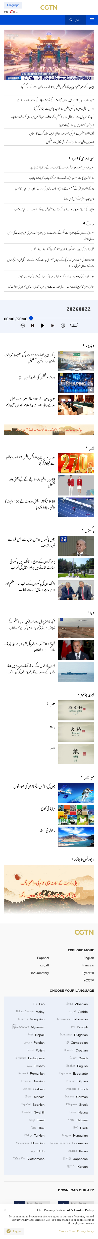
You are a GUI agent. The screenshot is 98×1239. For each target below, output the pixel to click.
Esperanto (73, 1073)
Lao (38, 1003)
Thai (37, 1127)
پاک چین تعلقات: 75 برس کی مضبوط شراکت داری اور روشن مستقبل (30, 357)
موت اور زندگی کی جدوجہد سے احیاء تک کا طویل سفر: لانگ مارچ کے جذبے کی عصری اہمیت (56, 276)
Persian (34, 1042)
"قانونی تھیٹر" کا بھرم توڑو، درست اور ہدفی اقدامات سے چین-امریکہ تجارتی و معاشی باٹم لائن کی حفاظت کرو (51, 286)
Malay (30, 1011)
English (88, 958)
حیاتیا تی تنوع (48, 807)
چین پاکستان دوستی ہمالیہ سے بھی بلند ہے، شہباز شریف (31, 541)
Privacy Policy (85, 1231)
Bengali (79, 1026)
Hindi (80, 1127)
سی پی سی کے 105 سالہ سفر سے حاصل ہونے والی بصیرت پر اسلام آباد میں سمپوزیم (30, 401)
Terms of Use (67, 1231)
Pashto (35, 1065)
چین (91, 447)
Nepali (36, 1034)
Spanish (32, 1104)
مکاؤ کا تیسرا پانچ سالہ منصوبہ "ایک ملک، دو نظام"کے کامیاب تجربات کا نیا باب (61, 177)
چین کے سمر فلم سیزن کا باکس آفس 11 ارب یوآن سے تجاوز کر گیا (57, 86)
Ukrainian (30, 1143)
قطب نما (50, 703)
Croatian (76, 1050)
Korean (77, 1166)
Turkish (34, 1135)
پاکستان (89, 530)
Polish (35, 1050)
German (76, 1096)
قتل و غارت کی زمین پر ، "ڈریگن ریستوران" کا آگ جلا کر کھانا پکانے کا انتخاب (62, 248)
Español (43, 958)
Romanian (31, 1073)
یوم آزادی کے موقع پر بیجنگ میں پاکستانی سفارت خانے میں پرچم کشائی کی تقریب (32, 563)
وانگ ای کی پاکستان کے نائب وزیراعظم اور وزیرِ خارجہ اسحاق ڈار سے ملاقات (30, 586)
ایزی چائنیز (87, 694)
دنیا (92, 612)
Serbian (33, 1088)
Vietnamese (28, 1158)
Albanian (77, 1003)
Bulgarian (74, 1034)
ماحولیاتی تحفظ (47, 829)
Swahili (32, 1112)
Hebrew (78, 1120)
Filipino (77, 1081)
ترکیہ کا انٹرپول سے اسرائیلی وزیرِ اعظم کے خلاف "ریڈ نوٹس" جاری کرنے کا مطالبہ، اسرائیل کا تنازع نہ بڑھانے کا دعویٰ (31, 627)
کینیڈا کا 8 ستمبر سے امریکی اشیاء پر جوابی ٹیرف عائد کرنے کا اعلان (30, 646)
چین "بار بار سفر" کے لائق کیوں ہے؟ (79, 198)
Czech (79, 1058)
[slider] (31, 318)
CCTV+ (89, 980)
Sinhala (34, 1096)
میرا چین (89, 776)
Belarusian (72, 1019)
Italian (78, 1150)
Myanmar (28, 1026)
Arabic (78, 1011)
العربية (44, 965)
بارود (52, 725)
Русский (88, 973)
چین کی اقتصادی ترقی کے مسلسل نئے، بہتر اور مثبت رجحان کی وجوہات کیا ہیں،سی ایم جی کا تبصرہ (54, 188)
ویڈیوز (90, 345)
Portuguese (29, 1058)
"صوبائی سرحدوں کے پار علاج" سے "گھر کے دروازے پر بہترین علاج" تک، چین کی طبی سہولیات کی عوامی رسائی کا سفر (51, 235)
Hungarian (75, 1135)
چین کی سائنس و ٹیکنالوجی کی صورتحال (34, 785)
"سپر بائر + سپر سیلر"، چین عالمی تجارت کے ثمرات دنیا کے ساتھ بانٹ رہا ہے (62, 167)
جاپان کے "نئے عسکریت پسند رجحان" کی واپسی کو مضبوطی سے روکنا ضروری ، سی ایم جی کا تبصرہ (54, 209)
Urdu (37, 1150)
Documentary (39, 973)
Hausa (78, 1112)
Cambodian (77, 1042)
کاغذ (53, 747)
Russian (32, 1081)
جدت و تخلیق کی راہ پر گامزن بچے (37, 376)
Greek (77, 1104)
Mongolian (31, 1019)
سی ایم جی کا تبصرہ (83, 158)
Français (88, 965)
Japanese (75, 1158)
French (77, 1088)
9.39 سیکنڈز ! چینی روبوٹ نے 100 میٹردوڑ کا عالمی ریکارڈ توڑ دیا (30, 503)
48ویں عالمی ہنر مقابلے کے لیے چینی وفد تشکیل (32, 481)
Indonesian (69, 1143)
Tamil (36, 1120)
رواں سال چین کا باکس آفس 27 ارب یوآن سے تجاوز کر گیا (30, 459)
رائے (90, 223)
